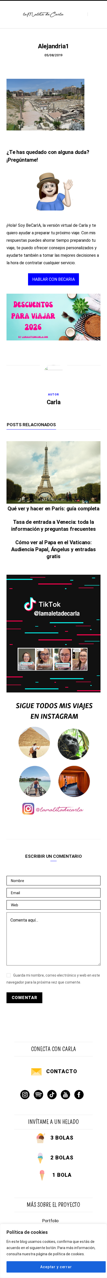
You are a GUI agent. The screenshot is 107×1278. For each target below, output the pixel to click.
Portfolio (50, 1220)
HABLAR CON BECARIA (53, 279)
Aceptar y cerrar (56, 1267)
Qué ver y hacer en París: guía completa (53, 508)
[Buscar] (92, 14)
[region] (53, 1251)
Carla (54, 402)
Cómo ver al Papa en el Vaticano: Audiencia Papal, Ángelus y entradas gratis (53, 549)
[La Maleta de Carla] (43, 14)
